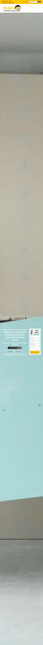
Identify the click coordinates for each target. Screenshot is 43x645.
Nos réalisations (14, 347)
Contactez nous (18, 351)
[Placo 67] (12, 8)
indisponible (5, 1)
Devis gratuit (10, 351)
